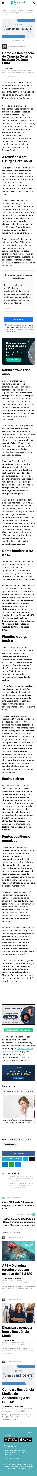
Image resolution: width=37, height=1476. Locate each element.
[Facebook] (10, 1472)
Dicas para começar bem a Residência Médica (17, 1332)
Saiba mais (14, 359)
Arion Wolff (9, 68)
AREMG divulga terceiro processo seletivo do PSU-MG (17, 1270)
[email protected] (14, 1458)
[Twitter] (13, 1472)
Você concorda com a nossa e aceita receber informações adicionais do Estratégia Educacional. (20, 328)
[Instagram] (16, 1472)
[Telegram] (23, 1472)
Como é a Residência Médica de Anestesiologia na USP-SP (18, 1396)
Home (4, 10)
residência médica (16, 1139)
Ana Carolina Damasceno (14, 1278)
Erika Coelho (9, 1340)
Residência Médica (16, 10)
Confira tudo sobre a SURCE (18, 1030)
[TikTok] (26, 1472)
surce (29, 1139)
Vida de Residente (10, 1144)
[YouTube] (20, 1472)
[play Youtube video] (18, 1014)
